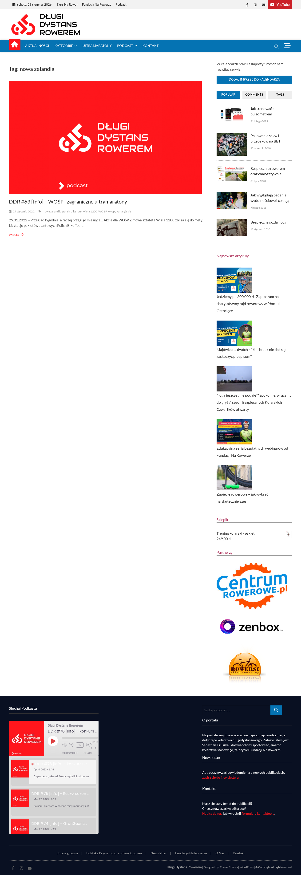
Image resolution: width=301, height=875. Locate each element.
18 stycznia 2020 (260, 229)
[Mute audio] (64, 745)
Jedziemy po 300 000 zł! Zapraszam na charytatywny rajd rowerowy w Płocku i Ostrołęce (248, 303)
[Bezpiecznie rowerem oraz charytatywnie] (232, 168)
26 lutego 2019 (259, 121)
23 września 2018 (260, 148)
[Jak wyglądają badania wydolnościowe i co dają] (232, 195)
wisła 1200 (90, 211)
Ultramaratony (97, 46)
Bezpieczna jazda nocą (268, 222)
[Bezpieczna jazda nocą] (232, 222)
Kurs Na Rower (67, 4)
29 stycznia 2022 (24, 211)
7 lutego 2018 (258, 207)
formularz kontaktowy (258, 813)
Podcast (121, 4)
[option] (53, 772)
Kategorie (64, 46)
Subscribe (70, 753)
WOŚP (102, 211)
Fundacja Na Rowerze (96, 4)
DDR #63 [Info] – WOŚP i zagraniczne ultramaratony (68, 201)
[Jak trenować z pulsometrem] (232, 108)
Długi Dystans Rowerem (184, 867)
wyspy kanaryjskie (119, 211)
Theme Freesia (229, 867)
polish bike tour (72, 211)
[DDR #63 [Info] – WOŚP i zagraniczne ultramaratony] (108, 137)
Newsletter (158, 853)
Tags (280, 94)
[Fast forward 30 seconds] (88, 745)
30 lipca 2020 (258, 181)
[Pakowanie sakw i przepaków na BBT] (232, 135)
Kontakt (150, 46)
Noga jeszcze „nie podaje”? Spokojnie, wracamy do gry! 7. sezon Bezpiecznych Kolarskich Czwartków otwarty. (254, 402)
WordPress (246, 867)
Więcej (15, 234)
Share (87, 753)
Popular (228, 94)
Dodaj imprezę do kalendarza (254, 79)
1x (79, 745)
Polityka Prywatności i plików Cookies (114, 853)
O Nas (219, 853)
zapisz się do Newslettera (220, 777)
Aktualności (37, 46)
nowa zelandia (52, 211)
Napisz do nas (212, 813)
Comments (254, 94)
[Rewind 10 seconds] (71, 745)
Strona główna (67, 853)
